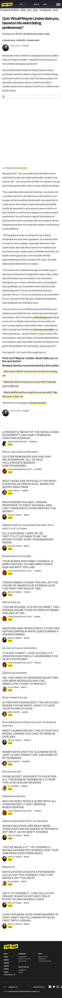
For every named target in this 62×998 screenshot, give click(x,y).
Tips (45, 4)
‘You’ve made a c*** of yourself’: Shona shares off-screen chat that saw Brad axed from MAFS (30, 850)
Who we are (43, 957)
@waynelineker (20, 168)
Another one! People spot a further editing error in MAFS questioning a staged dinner (31, 631)
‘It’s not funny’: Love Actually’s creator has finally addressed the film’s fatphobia (30, 656)
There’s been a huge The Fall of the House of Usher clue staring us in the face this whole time (30, 585)
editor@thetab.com (39, 987)
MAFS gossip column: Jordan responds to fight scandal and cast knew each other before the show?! (29, 507)
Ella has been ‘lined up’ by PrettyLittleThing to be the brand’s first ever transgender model (27, 538)
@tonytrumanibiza (44, 329)
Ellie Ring (13, 687)
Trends (26, 46)
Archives (22, 961)
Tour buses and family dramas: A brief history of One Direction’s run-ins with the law (27, 564)
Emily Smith (14, 491)
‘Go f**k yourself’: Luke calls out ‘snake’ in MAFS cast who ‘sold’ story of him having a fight (28, 896)
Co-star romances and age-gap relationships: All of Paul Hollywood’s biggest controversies (26, 461)
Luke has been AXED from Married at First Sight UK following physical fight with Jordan (30, 917)
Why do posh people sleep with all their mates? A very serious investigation (29, 804)
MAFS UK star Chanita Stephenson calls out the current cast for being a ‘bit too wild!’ (28, 874)
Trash (37, 571)
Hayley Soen (15, 46)
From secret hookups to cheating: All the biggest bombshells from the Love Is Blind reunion (29, 779)
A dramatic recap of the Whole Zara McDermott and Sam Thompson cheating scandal (30, 435)
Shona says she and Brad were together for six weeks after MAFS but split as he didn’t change (30, 828)
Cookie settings (44, 961)
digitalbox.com (13, 987)
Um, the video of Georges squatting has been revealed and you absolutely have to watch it (30, 680)
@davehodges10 (41, 317)
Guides (33, 442)
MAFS (26, 515)
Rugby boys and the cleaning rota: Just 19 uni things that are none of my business (29, 754)
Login (21, 972)
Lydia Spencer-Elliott (20, 469)
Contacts (42, 959)
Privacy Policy (24, 959)
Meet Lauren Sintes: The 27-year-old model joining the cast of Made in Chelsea (30, 733)
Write (36, 4)
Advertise (23, 957)
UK (10, 444)
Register (22, 970)
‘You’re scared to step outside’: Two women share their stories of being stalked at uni (30, 610)
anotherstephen (17, 442)
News (25, 491)
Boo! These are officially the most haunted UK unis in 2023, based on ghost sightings (29, 484)
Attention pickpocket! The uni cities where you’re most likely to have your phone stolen (30, 705)
